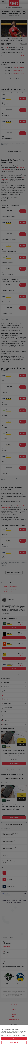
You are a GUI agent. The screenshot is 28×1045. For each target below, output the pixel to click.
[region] (14, 1035)
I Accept (14, 1038)
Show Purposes (14, 1042)
